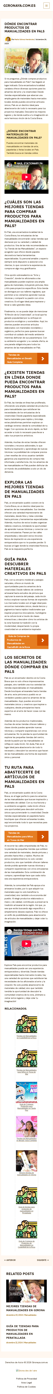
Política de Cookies (26, 1387)
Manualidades (30, 1315)
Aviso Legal (26, 1382)
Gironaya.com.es (19, 5)
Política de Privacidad (26, 1378)
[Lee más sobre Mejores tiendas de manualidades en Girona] (26, 1291)
